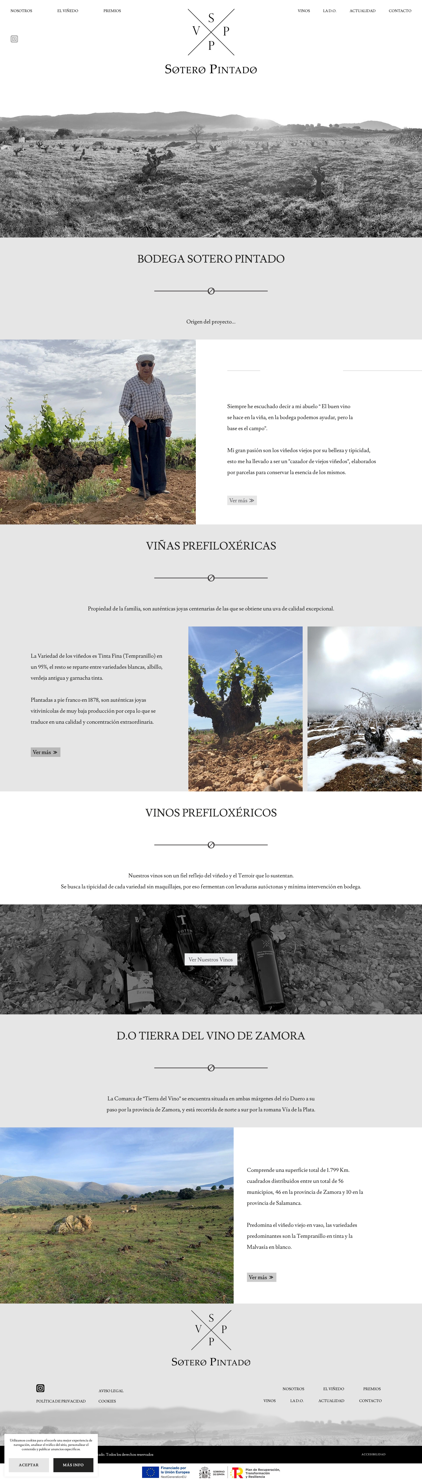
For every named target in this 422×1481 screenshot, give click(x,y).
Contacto (400, 11)
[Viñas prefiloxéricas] (245, 708)
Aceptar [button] (29, 1465)
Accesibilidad (374, 1454)
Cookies (107, 1401)
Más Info (73, 1465)
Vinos (304, 11)
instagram (14, 39)
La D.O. (330, 11)
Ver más (238, 500)
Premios (112, 11)
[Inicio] (211, 1338)
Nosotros (21, 11)
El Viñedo (67, 11)
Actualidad (363, 11)
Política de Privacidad (61, 1401)
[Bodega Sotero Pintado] (211, 41)
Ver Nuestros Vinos (211, 959)
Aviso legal (111, 1391)
